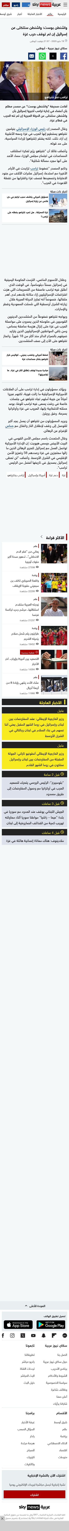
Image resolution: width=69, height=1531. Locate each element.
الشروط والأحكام (57, 1375)
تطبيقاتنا (30, 1354)
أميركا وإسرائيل (36, 474)
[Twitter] (23, 1335)
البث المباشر (28, 1375)
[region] (34, 1526)
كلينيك (31, 1456)
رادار (32, 1435)
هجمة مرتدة (28, 1442)
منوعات (62, 1456)
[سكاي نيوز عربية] (46, 4)
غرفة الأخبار (28, 1421)
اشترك (34, 1494)
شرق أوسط (60, 1421)
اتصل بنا (62, 1354)
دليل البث (29, 1382)
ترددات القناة (27, 1368)
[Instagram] (12, 1335)
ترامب (34, 167)
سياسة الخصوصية (56, 1382)
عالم (64, 1428)
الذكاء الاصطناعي (57, 1442)
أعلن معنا (61, 1396)
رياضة (63, 1435)
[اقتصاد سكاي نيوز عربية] (26, 4)
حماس (9, 425)
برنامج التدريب (59, 1368)
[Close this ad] (2, 1518)
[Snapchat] (43, 1335)
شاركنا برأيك (60, 1403)
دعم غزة (53, 474)
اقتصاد (63, 1449)
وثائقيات (30, 1463)
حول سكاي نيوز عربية (55, 1361)
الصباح (31, 1449)
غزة (64, 474)
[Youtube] (33, 1336)
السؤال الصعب (26, 1428)
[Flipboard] (54, 1335)
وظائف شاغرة (59, 1389)
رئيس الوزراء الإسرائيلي (31, 128)
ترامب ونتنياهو (15, 474)
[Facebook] (3, 1335)
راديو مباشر (28, 1361)
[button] (63, 56)
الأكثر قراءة (55, 537)
